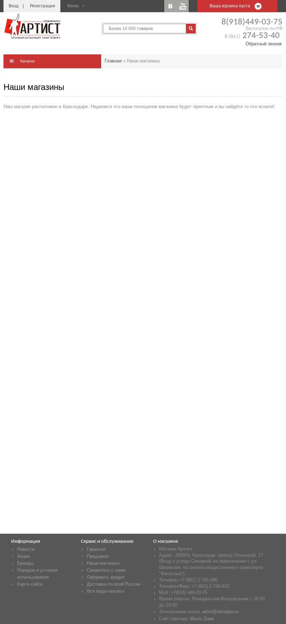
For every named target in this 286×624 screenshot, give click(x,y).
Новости (26, 549)
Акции (23, 556)
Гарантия (96, 549)
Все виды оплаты (105, 591)
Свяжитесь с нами (106, 570)
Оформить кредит (106, 577)
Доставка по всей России (113, 584)
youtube (182, 6)
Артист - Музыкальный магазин (33, 26)
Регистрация (42, 5)
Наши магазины (103, 563)
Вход (13, 5)
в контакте (170, 6)
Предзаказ (98, 556)
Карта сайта (30, 584)
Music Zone (202, 618)
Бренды (25, 563)
